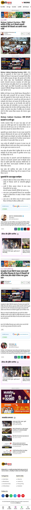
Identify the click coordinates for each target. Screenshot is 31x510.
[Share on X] (25, 229)
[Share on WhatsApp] (19, 229)
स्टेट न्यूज (8, 7)
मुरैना (2, 329)
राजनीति (19, 7)
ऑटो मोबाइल (26, 7)
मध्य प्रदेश (14, 7)
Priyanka (7, 281)
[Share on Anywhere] (28, 229)
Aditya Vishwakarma (10, 32)
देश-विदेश (3, 7)
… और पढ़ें (28, 225)
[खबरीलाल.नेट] (7, 2)
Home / (2, 20)
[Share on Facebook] (15, 229)
